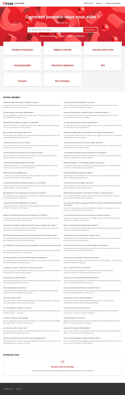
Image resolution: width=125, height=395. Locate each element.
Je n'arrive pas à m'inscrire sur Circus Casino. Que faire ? (83, 143)
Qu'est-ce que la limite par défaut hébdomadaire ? (81, 225)
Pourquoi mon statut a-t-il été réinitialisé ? (78, 298)
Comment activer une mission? (74, 318)
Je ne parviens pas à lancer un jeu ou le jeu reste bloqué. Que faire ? (87, 215)
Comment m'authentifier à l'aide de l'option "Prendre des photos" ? (87, 112)
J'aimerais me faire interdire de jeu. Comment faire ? (82, 235)
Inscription (62, 36)
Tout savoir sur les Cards (12, 298)
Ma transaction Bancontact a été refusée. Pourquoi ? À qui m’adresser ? (89, 193)
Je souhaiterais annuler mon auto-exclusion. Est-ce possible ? (85, 153)
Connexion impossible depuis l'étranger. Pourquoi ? (21, 102)
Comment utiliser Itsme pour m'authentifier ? (18, 112)
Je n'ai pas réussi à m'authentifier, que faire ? (79, 102)
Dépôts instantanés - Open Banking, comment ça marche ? (84, 163)
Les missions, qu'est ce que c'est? (15, 328)
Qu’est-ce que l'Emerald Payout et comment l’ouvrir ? (82, 288)
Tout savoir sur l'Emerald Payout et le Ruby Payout (81, 278)
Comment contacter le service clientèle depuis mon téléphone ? (25, 258)
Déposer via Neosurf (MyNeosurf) (15, 173)
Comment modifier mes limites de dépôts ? (79, 173)
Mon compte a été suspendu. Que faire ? (17, 132)
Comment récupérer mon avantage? (16, 318)
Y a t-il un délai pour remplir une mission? (17, 308)
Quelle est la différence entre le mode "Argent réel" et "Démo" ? (25, 215)
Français (99, 3)
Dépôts (69, 36)
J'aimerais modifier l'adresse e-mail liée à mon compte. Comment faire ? (89, 132)
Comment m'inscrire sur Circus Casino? (17, 143)
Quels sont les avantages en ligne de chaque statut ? (82, 338)
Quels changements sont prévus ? (15, 288)
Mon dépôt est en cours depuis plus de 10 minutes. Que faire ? (24, 193)
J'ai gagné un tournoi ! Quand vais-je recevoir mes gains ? (23, 268)
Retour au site (88, 3)
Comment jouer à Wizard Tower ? (14, 278)
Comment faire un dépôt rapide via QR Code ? (19, 163)
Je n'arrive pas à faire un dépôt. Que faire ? (79, 183)
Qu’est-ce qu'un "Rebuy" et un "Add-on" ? (77, 268)
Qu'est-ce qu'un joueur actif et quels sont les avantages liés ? (24, 338)
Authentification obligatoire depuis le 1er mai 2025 (20, 122)
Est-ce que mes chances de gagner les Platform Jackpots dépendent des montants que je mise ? (93, 204)
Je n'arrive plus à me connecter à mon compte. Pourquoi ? (23, 153)
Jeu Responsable (79, 36)
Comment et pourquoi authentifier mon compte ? (20, 203)
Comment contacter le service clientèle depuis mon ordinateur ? (86, 245)
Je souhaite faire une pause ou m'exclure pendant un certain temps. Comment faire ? (32, 246)
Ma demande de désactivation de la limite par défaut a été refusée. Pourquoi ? (30, 235)
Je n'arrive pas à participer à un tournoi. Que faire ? (81, 258)
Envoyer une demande (113, 3)
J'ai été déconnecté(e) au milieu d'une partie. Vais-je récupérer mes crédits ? (30, 225)
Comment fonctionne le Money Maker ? (77, 328)
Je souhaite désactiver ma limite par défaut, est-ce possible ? (24, 183)
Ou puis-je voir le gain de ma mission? (77, 308)
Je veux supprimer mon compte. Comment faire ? (81, 122)
